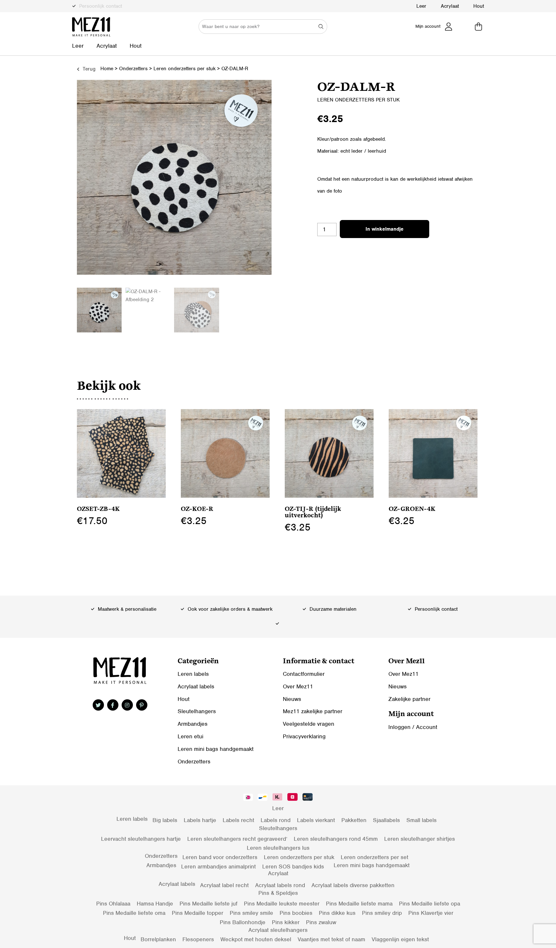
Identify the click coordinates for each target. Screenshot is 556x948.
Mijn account (427, 26)
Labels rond (276, 820)
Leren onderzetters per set (374, 857)
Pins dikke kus (337, 912)
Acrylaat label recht (224, 885)
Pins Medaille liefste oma (134, 912)
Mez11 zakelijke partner (312, 711)
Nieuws (292, 699)
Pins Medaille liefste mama (359, 903)
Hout (478, 6)
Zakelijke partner (409, 699)
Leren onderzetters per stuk (184, 68)
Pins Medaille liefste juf (208, 903)
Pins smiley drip (382, 912)
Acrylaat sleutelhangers (278, 930)
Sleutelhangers (197, 711)
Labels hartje (200, 820)
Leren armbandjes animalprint (218, 866)
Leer (421, 6)
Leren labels (193, 673)
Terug (88, 69)
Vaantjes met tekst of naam (331, 939)
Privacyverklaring (304, 736)
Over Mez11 (298, 686)
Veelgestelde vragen (308, 723)
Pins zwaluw (321, 922)
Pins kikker (286, 922)
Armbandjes (193, 723)
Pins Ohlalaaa (113, 903)
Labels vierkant (316, 820)
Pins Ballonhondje (242, 922)
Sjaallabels (386, 820)
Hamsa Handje (155, 903)
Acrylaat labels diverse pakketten (352, 885)
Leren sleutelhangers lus (278, 847)
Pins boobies (296, 912)
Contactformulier (304, 673)
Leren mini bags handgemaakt (216, 748)
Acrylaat (450, 6)
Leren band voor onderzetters (219, 857)
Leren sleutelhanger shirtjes (419, 838)
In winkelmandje (384, 229)
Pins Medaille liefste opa (429, 903)
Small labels (421, 820)
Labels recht (238, 820)
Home (106, 68)
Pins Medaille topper (197, 912)
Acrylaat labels (196, 686)
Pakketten (353, 820)
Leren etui (190, 736)
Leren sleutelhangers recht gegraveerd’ (237, 838)
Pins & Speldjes (278, 892)
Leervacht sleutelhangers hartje (141, 838)
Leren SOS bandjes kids (293, 866)
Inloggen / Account (412, 727)
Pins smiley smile (251, 912)
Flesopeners (198, 939)
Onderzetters (133, 68)
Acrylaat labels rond (280, 885)
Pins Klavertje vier (430, 912)
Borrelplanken (158, 939)
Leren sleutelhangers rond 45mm (336, 838)
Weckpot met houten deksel (255, 939)
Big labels (165, 820)
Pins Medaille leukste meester (282, 903)
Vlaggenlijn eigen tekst (400, 939)
